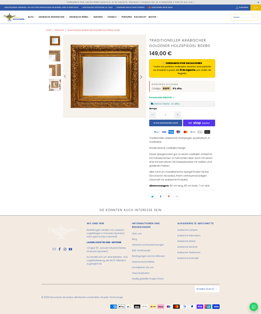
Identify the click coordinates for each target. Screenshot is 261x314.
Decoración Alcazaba (61, 297)
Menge (153, 108)
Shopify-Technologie (112, 297)
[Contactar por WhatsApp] (254, 307)
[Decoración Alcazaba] (14, 17)
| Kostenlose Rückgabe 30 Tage (97, 7)
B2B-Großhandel (141, 250)
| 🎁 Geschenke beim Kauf (160, 7)
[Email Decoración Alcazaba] (54, 249)
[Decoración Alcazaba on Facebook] (59, 249)
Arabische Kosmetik (188, 258)
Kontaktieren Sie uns (143, 267)
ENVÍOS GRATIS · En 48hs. (167, 103)
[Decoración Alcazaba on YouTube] (70, 249)
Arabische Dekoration (189, 235)
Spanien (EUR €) (205, 289)
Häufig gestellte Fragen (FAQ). (148, 278)
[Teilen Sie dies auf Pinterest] (169, 196)
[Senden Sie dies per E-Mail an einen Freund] (177, 196)
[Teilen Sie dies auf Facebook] (160, 196)
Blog (134, 239)
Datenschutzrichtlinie (143, 261)
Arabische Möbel (186, 241)
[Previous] (65, 76)
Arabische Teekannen (189, 252)
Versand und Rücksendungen (148, 244)
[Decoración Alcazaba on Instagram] (65, 249)
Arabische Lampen (187, 229)
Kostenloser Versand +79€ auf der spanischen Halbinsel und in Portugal (42, 7)
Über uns (137, 233)
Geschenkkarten (141, 273)
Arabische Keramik (187, 246)
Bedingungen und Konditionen (148, 256)
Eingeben (243, 7)
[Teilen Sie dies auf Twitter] (152, 196)
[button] (32, 17)
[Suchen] (254, 17)
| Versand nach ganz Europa (130, 7)
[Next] (141, 77)
